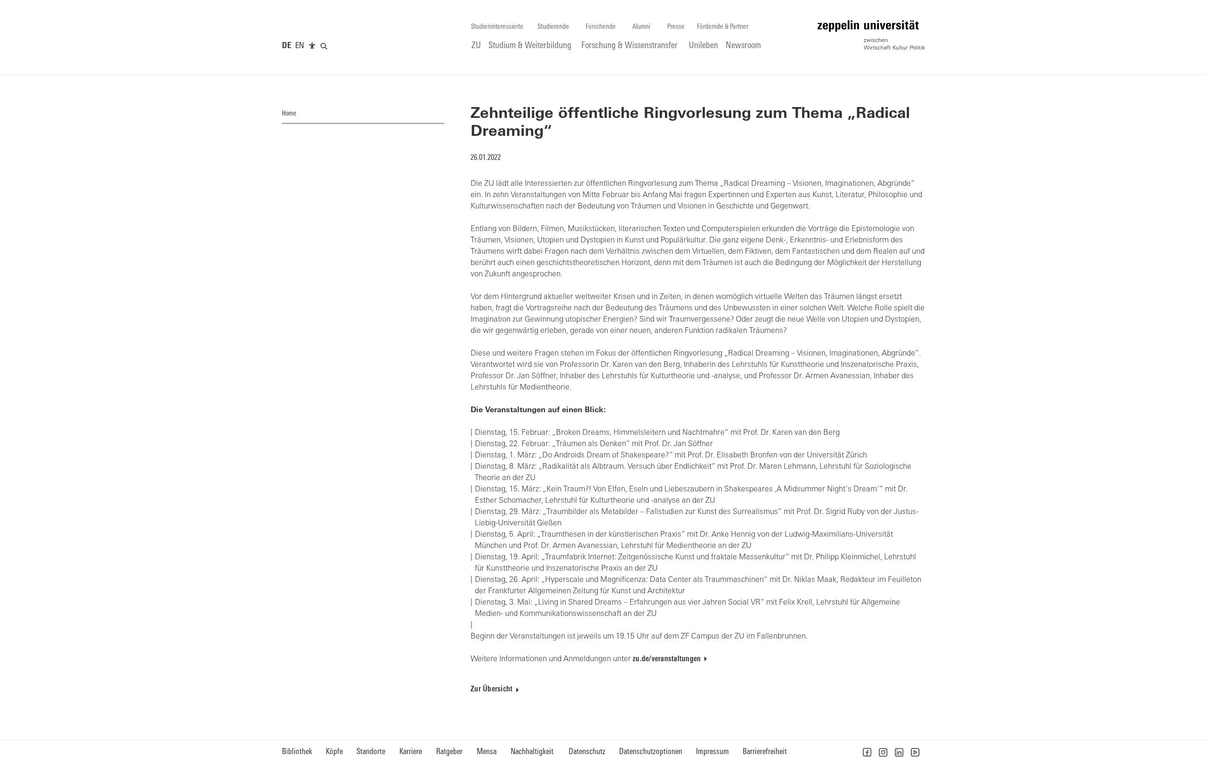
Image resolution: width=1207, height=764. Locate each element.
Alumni (641, 27)
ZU (476, 46)
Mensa (486, 752)
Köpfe (334, 752)
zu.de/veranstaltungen (667, 659)
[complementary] (312, 46)
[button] (867, 752)
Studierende (553, 27)
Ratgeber (449, 752)
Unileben (703, 46)
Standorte (370, 752)
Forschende (601, 27)
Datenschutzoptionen (650, 752)
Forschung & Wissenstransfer (629, 46)
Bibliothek (297, 752)
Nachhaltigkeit (532, 752)
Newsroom (743, 46)
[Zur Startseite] (871, 35)
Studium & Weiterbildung (529, 46)
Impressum (712, 752)
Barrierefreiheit (765, 752)
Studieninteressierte (497, 27)
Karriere (410, 752)
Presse (676, 27)
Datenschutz (587, 752)
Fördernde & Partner (722, 27)
